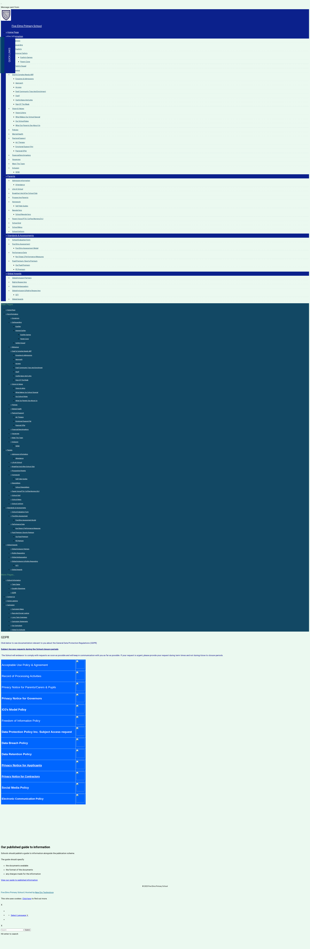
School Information (14, 580)
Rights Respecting (19, 282)
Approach (19, 83)
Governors (16, 41)
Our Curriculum (17, 625)
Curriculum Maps (18, 609)
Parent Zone (25, 62)
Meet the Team (18, 164)
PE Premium (20, 269)
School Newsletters (23, 214)
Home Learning (12, 601)
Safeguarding (17, 45)
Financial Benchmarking (21, 155)
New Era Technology (44, 892)
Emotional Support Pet (24, 147)
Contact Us (11, 597)
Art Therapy (20, 142)
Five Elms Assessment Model (27, 248)
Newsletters (17, 210)
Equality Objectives (18, 588)
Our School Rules (22, 121)
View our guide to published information (19, 880)
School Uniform (18, 231)
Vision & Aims (21, 113)
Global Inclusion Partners (21, 278)
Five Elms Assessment (21, 244)
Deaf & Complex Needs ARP (23, 75)
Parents (11, 176)
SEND (18, 172)
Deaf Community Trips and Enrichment (31, 91)
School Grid (16, 223)
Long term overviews (19, 617)
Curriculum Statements (20, 621)
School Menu (17, 227)
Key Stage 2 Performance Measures (30, 257)
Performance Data (19, 253)
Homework (16, 202)
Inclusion (15, 168)
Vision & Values (18, 109)
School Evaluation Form (21, 240)
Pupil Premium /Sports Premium (24, 261)
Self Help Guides (22, 206)
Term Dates (16, 584)
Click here (26, 898)
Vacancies (16, 159)
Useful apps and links (24, 100)
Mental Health (17, 134)
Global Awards (14, 273)
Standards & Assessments (20, 235)
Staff (18, 96)
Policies (15, 130)
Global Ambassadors (20, 286)
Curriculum (11, 605)
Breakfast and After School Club (24, 193)
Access (18, 87)
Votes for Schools (18, 630)
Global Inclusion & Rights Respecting (26, 291)
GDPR (14, 593)
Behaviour (16, 70)
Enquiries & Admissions (25, 79)
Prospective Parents (20, 198)
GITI (17, 295)
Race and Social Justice (20, 613)
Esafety (19, 49)
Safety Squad (21, 66)
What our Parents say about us (28, 125)
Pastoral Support (19, 138)
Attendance (20, 185)
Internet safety (21, 53)
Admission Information (21, 181)
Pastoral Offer (21, 151)
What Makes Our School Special (28, 117)
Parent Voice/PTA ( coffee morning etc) (27, 219)
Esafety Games (26, 57)
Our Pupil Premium (23, 265)
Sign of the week (22, 104)
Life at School (17, 189)
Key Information (15, 36)
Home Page (13, 32)
